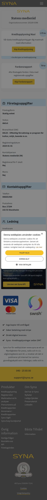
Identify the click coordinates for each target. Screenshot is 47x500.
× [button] (42, 234)
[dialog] (23, 250)
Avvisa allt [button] (24, 259)
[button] (23, 264)
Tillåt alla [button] (24, 253)
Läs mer (39, 247)
